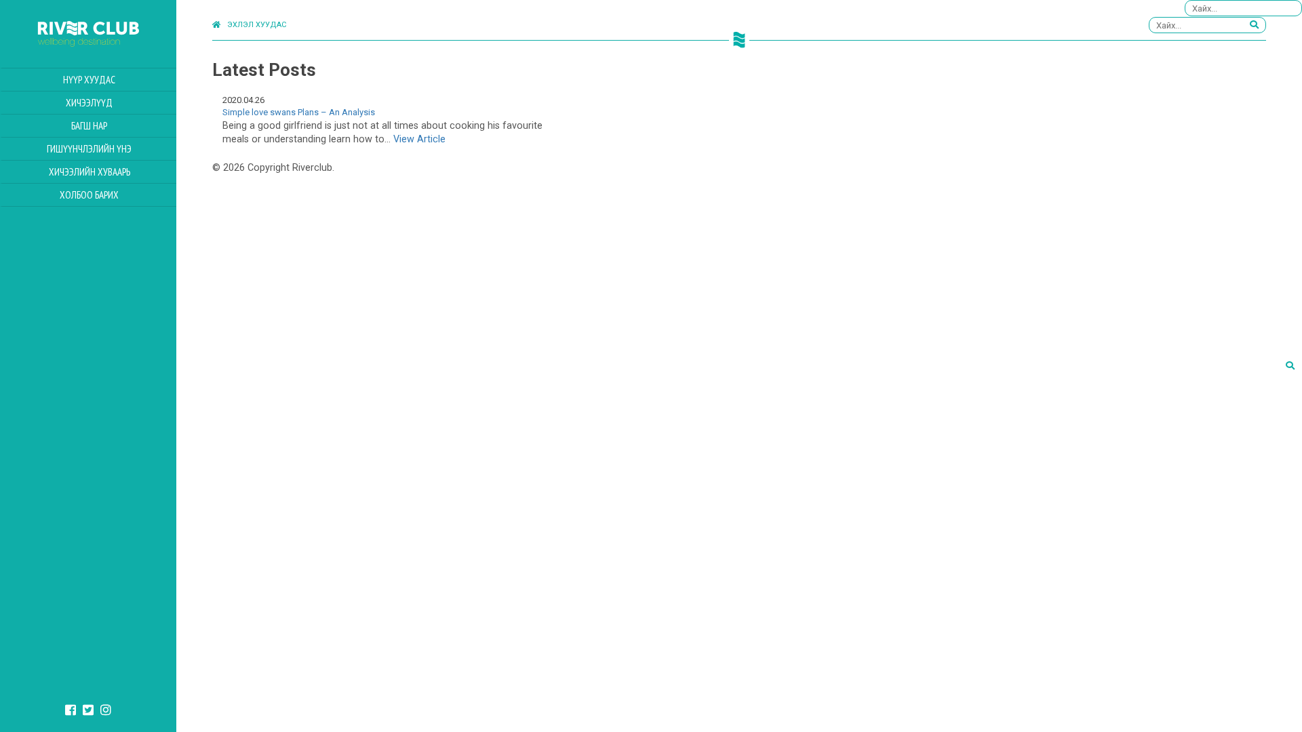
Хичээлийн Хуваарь (89, 171)
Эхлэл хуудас (256, 24)
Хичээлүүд (89, 102)
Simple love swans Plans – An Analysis (298, 112)
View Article (419, 139)
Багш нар (89, 125)
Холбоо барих (89, 194)
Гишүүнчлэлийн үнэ (89, 148)
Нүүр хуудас (89, 79)
